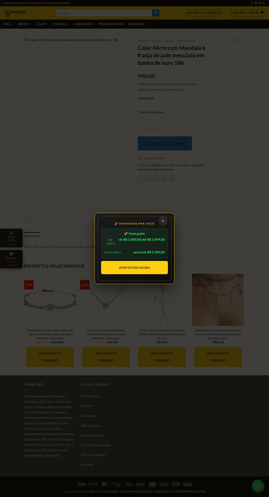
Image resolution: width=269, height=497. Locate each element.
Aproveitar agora (134, 267)
